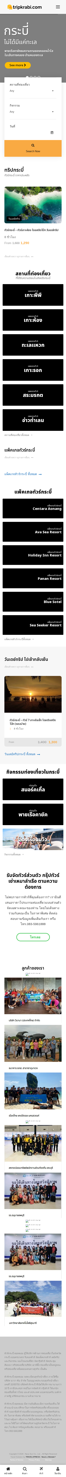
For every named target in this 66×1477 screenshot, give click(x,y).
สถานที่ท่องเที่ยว (20, 84)
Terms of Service (16, 1460)
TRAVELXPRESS (33, 1457)
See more (17, 65)
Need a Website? (49, 1457)
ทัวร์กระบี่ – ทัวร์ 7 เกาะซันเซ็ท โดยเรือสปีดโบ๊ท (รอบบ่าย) (33, 722)
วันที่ (12, 126)
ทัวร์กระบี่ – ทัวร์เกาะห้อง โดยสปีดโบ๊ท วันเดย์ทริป (31, 230)
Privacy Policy (34, 1460)
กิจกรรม (15, 105)
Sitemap (48, 1460)
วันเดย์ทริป (14, 218)
